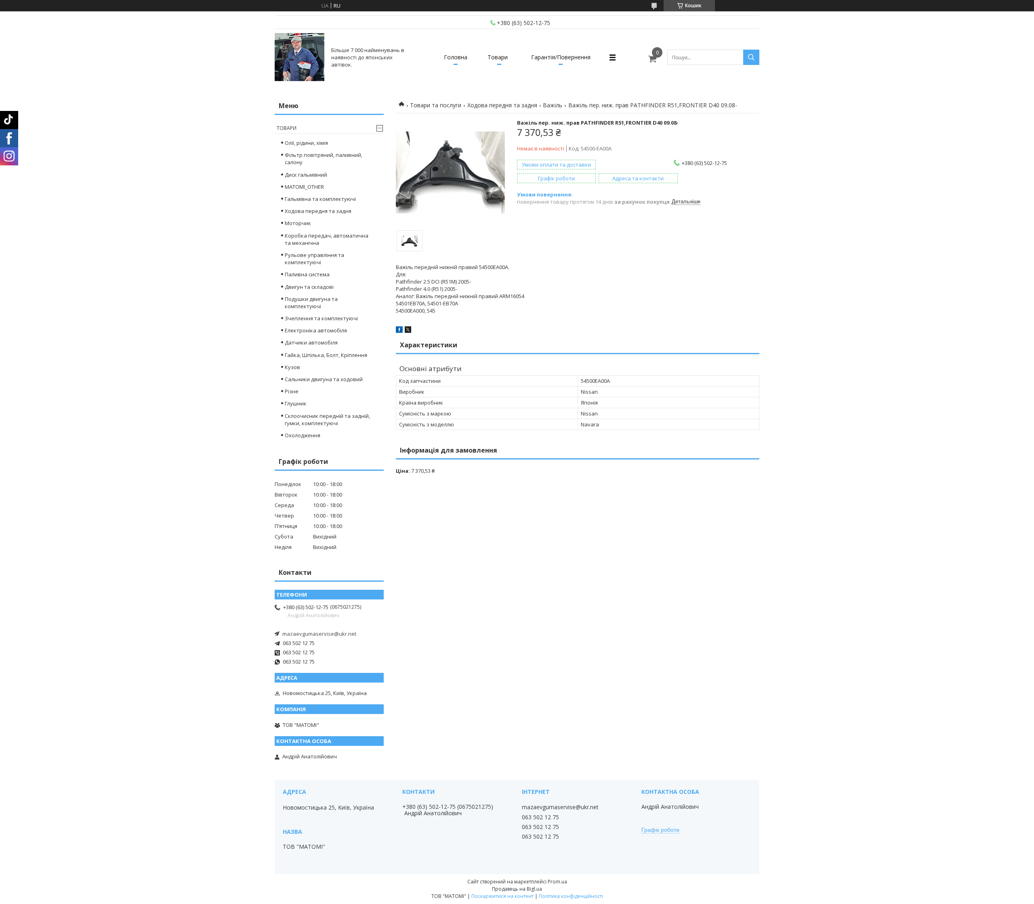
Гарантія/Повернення (561, 57)
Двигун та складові (309, 286)
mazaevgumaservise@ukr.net (319, 634)
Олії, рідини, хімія (306, 142)
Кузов (292, 367)
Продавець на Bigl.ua (517, 888)
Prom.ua (557, 881)
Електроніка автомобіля (316, 330)
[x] (408, 330)
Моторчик (298, 223)
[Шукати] (751, 57)
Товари (498, 57)
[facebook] (399, 330)
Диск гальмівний (306, 174)
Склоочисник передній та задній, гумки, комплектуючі (327, 419)
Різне (291, 391)
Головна (455, 57)
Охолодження (302, 435)
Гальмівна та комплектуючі (320, 199)
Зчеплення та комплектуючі (321, 318)
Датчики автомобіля (311, 342)
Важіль (552, 105)
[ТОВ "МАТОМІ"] (299, 57)
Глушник (296, 403)
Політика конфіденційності (571, 896)
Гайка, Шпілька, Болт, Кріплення (326, 355)
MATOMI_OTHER (304, 186)
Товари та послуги (435, 105)
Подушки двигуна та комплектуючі (311, 302)
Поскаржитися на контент (502, 896)
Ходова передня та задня (502, 105)
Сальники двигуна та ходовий (324, 379)
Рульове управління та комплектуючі (314, 258)
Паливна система (307, 274)
